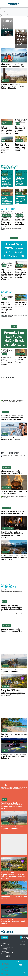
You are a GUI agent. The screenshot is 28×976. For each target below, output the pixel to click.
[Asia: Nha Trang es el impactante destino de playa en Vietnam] (7, 139)
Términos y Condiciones (4, 973)
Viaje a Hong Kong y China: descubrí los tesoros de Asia (12, 65)
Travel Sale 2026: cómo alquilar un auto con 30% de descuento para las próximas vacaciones (14, 258)
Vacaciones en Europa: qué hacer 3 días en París (20, 199)
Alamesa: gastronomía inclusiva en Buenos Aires (6, 221)
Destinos (11, 12)
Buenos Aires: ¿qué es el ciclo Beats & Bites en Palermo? (13, 512)
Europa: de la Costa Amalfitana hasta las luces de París (6, 360)
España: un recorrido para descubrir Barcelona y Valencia (6, 182)
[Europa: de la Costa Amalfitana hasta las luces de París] (7, 352)
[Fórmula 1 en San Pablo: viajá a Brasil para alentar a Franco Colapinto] (14, 322)
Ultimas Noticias (8, 955)
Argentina (24, 12)
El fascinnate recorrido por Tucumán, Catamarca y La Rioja (21, 130)
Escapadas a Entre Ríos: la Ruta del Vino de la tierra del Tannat (20, 147)
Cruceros (8, 949)
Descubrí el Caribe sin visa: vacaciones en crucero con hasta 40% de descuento (12, 417)
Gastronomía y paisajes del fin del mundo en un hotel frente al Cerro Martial (14, 558)
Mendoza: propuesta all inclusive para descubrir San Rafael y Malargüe (12, 86)
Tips (2, 954)
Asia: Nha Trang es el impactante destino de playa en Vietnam (5, 148)
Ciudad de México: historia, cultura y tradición (20, 181)
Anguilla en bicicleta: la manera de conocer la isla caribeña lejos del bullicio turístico (6, 307)
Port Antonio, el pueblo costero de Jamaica (21, 304)
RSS (20, 965)
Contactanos (20, 962)
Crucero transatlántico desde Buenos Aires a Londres (13, 439)
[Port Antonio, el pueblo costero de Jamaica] (21, 297)
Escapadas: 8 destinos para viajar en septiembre (20, 221)
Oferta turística (3, 942)
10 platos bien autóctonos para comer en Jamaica (20, 360)
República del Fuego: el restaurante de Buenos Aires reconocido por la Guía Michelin (12, 534)
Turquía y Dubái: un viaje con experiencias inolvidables (7, 200)
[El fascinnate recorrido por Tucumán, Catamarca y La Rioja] (21, 122)
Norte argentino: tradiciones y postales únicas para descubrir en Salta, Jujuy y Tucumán (7, 274)
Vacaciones (17, 12)
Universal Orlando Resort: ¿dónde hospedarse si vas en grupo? (7, 130)
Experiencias (9, 947)
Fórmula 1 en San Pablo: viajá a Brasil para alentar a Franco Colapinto (14, 342)
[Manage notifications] (24, 973)
